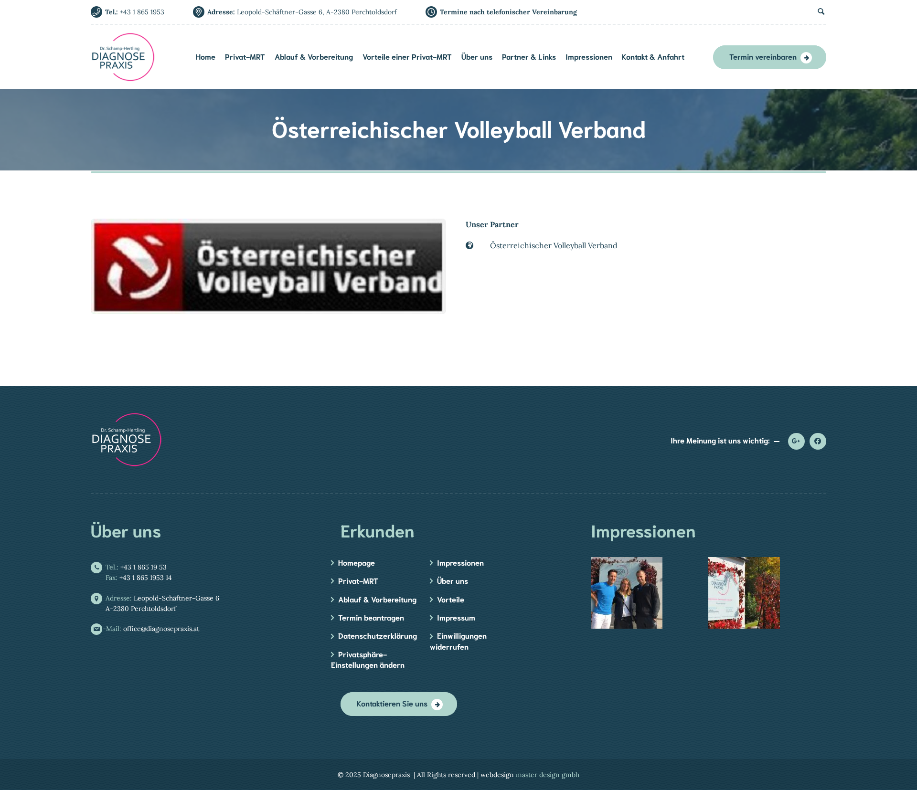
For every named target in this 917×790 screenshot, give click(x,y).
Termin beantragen (371, 617)
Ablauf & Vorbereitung (377, 599)
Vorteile (450, 599)
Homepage (356, 562)
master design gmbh (547, 774)
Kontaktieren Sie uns (392, 703)
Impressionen (460, 562)
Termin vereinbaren (763, 56)
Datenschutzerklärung (377, 635)
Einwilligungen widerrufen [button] (458, 640)
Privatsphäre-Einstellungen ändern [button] (368, 659)
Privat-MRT (358, 580)
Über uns (452, 580)
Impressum (456, 617)
